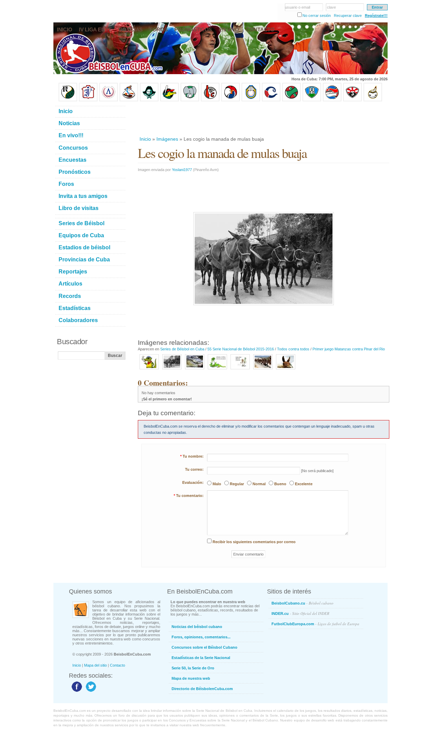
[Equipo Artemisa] (108, 100)
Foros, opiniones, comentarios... (201, 637)
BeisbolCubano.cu (302, 603)
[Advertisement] (263, 118)
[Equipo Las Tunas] (291, 100)
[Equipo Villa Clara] (210, 100)
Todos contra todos (293, 349)
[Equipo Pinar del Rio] (68, 100)
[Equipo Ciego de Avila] (251, 100)
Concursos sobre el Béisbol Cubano (204, 647)
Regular (237, 484)
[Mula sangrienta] (285, 370)
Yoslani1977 (182, 170)
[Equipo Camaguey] (271, 100)
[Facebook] (76, 691)
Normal (259, 484)
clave (331, 7)
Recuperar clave (348, 15)
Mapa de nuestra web (191, 678)
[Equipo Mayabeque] (129, 100)
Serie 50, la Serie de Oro (193, 668)
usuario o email (297, 7)
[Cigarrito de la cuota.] (149, 370)
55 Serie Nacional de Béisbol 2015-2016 (240, 349)
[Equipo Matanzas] (169, 100)
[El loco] (240, 370)
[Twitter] (90, 691)
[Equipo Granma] (332, 100)
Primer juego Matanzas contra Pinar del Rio (348, 349)
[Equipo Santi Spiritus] (230, 100)
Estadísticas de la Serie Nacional (201, 658)
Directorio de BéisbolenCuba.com (202, 689)
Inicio (145, 139)
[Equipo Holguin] (311, 100)
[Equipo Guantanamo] (372, 100)
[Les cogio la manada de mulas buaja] (172, 370)
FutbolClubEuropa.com (315, 623)
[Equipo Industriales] (88, 100)
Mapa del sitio (95, 665)
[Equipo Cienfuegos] (190, 100)
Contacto (117, 665)
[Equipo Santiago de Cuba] (352, 100)
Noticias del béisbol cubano (197, 627)
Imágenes (167, 139)
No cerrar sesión (316, 15)
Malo (217, 484)
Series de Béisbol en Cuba (182, 349)
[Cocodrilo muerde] (194, 370)
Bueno (280, 484)
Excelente (303, 484)
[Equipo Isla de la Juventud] (149, 100)
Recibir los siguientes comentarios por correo (254, 542)
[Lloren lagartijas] (217, 370)
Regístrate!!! (376, 15)
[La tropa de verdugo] (263, 370)
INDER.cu (300, 613)
